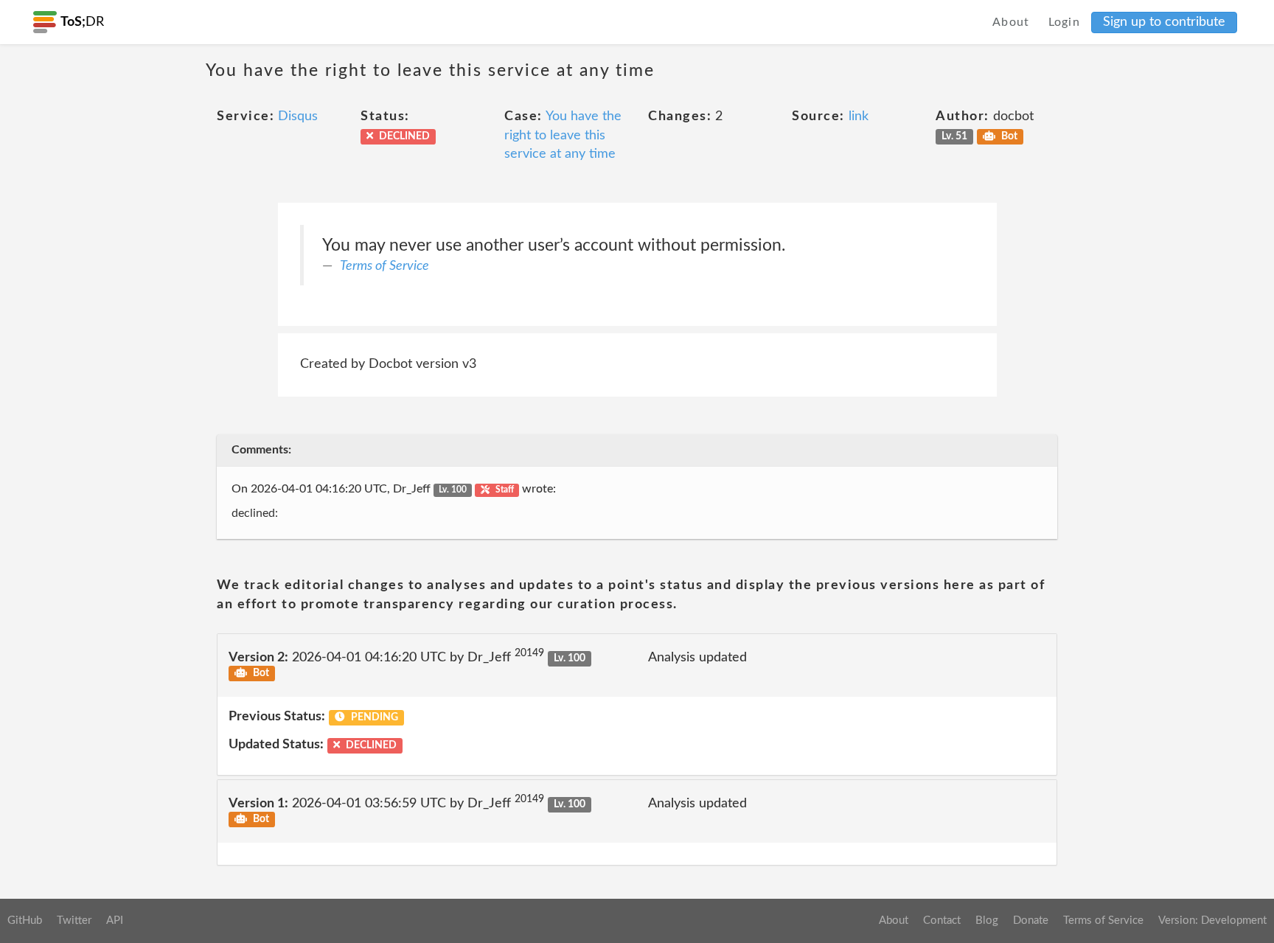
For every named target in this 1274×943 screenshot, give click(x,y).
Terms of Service (384, 266)
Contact (942, 920)
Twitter (74, 920)
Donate (1030, 920)
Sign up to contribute (1164, 22)
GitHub (24, 920)
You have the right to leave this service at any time (563, 135)
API (114, 920)
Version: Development (1212, 920)
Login (1064, 22)
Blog (986, 920)
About (1011, 22)
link (859, 116)
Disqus (298, 116)
